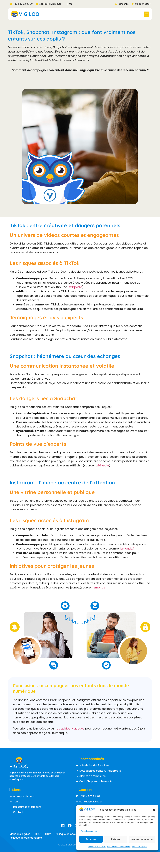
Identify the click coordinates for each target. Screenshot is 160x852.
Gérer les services (89, 831)
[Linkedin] (63, 826)
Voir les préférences (142, 839)
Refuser (115, 839)
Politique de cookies (97, 846)
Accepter (91, 839)
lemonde (99, 587)
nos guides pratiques (69, 728)
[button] (153, 809)
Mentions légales (139, 846)
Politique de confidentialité (118, 846)
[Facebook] (70, 826)
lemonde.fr (127, 548)
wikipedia (75, 287)
